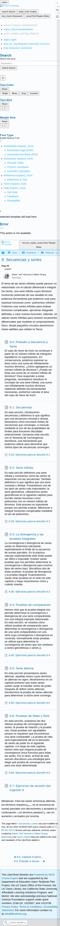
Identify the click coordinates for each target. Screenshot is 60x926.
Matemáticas (51, 252)
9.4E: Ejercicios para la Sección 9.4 (29, 655)
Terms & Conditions (30, 906)
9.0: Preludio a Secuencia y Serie (29, 344)
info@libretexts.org (15, 913)
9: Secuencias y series (27, 823)
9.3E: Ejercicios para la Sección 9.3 (29, 591)
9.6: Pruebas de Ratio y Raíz (30, 715)
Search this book (7, 59)
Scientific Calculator (18, 171)
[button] (13, 196)
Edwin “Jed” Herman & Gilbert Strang (29, 833)
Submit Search (8, 68)
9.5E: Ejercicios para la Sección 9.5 (29, 702)
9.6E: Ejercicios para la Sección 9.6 (29, 772)
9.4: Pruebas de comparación (30, 604)
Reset (4, 89)
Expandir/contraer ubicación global (57, 252)
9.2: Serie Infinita (21, 467)
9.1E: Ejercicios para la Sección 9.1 (29, 454)
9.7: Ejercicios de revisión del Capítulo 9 (30, 788)
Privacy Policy (10, 906)
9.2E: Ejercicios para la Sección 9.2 (29, 521)
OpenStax (16, 278)
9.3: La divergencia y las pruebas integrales (27, 536)
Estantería (31, 252)
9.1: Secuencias (21, 407)
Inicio (14, 252)
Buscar (5, 922)
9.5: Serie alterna (21, 668)
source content (23, 837)
